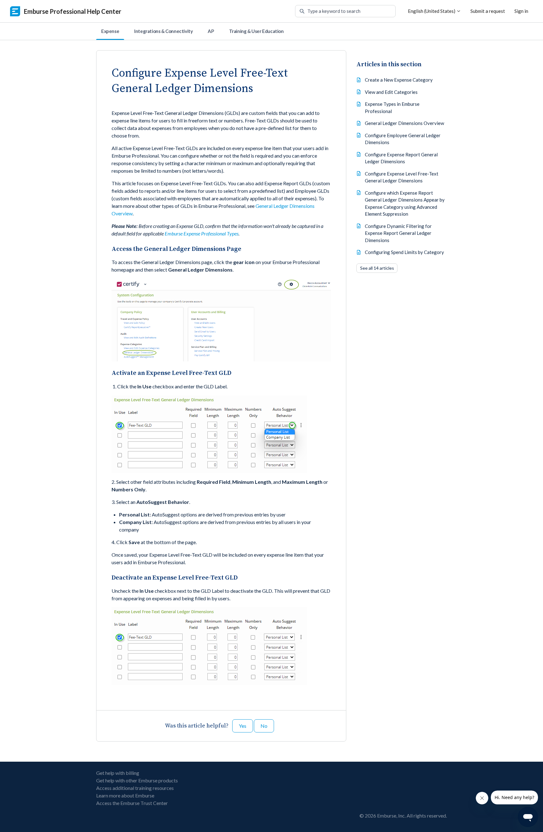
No (264, 726)
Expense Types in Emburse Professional (392, 107)
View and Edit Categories (391, 92)
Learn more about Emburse (125, 795)
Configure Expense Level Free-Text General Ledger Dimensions (401, 177)
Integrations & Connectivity (163, 31)
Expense (110, 31)
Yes (242, 726)
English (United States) (432, 11)
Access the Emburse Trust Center (132, 803)
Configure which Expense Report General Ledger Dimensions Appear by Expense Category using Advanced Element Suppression (405, 203)
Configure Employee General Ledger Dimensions (403, 138)
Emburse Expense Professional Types (202, 233)
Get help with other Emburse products (137, 780)
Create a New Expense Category (399, 80)
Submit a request (487, 11)
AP (211, 31)
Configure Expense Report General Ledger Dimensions (401, 158)
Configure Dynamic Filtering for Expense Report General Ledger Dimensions (398, 233)
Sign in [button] (521, 11)
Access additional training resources (135, 788)
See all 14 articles (377, 268)
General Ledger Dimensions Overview (404, 123)
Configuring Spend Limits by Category (404, 252)
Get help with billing (117, 773)
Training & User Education (256, 31)
